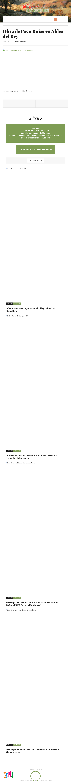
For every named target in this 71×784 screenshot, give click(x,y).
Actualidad (17, 303)
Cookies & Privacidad (26, 780)
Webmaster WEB (20, 42)
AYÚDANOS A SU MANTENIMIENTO (36, 149)
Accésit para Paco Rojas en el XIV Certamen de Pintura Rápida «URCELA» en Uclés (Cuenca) (32, 603)
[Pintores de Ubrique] (35, 8)
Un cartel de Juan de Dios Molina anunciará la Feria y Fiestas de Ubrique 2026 (31, 456)
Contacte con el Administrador (43, 780)
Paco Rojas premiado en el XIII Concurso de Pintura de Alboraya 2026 (32, 751)
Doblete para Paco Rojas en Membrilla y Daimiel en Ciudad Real (30, 309)
